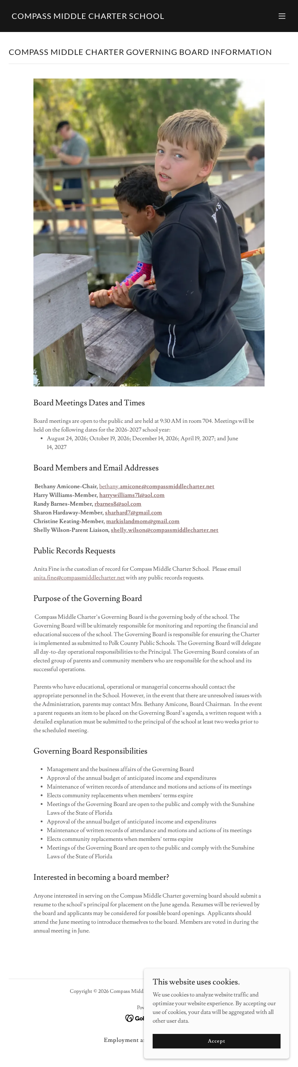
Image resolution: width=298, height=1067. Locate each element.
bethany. (156, 486)
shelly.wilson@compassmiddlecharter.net (164, 530)
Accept (216, 1041)
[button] (282, 16)
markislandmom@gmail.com (143, 521)
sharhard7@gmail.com (133, 512)
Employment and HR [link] (132, 1040)
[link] (88, 17)
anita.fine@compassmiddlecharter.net (79, 577)
